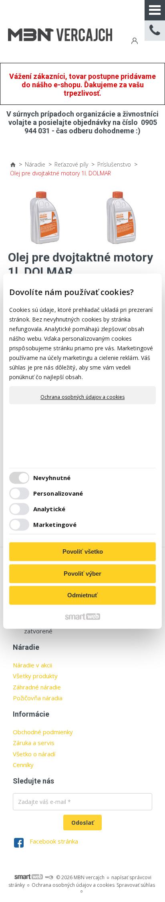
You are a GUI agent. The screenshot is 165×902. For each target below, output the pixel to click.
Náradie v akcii (32, 665)
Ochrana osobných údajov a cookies (82, 397)
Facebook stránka (54, 841)
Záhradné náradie (37, 687)
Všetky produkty (35, 676)
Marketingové (54, 524)
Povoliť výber (82, 573)
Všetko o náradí (34, 754)
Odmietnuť (82, 595)
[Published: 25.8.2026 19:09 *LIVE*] (49, 877)
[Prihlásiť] (134, 41)
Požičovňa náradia (37, 698)
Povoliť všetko (82, 551)
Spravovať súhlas (136, 885)
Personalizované (58, 493)
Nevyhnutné (51, 478)
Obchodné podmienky (43, 732)
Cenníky (23, 765)
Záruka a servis (33, 743)
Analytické (49, 509)
